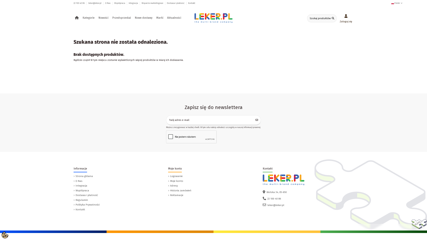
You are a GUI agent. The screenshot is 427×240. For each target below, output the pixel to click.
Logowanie (176, 176)
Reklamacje (176, 195)
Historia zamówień (180, 190)
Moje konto (176, 181)
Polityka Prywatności (88, 204)
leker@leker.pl (95, 3)
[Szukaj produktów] (333, 18)
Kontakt (191, 3)
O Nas (108, 3)
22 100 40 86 (79, 3)
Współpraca (120, 3)
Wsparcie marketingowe (153, 3)
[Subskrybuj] (257, 120)
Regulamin (82, 200)
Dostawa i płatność (176, 3)
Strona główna (84, 176)
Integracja (133, 3)
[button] (89, 18)
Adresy (174, 185)
